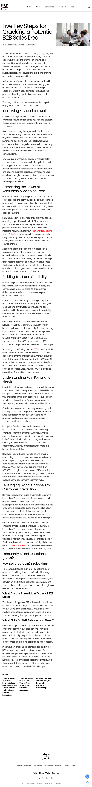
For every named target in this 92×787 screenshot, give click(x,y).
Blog (72, 7)
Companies (49, 7)
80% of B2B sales (17, 545)
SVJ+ (38, 7)
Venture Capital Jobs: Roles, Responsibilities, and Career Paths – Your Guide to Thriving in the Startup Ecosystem (9, 686)
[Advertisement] (28, 719)
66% (36, 349)
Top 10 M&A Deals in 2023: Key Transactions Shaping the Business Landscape (26, 684)
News (29, 7)
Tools (61, 7)
